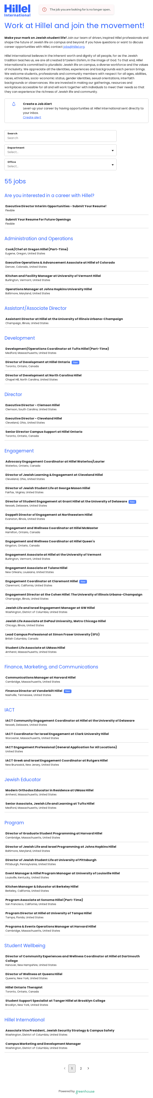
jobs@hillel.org (74, 47)
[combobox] (7, 152)
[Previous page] (64, 1069)
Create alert (32, 117)
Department (15, 147)
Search (12, 133)
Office (11, 162)
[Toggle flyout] (112, 150)
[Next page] (88, 1069)
